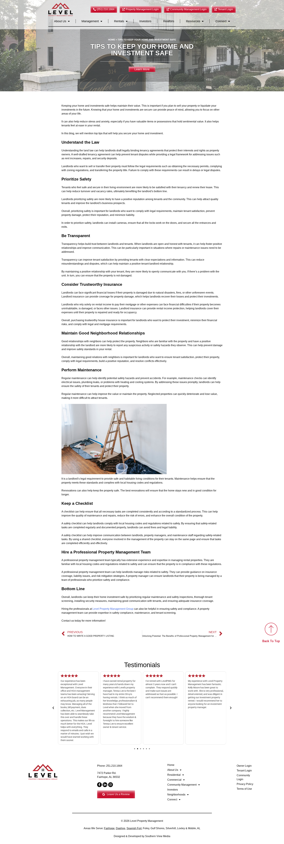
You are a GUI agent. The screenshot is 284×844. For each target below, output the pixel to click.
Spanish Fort (134, 828)
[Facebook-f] (99, 784)
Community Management (182, 784)
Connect (220, 21)
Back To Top (271, 641)
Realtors (168, 21)
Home (111, 39)
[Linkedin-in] (105, 784)
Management (90, 21)
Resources (193, 21)
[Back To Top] (271, 629)
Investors (145, 21)
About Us (60, 21)
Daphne (120, 828)
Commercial (174, 779)
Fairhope (109, 828)
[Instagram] (110, 784)
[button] (53, 708)
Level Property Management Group (113, 608)
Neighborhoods (176, 794)
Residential (174, 774)
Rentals (119, 21)
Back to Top (248, 829)
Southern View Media (157, 836)
